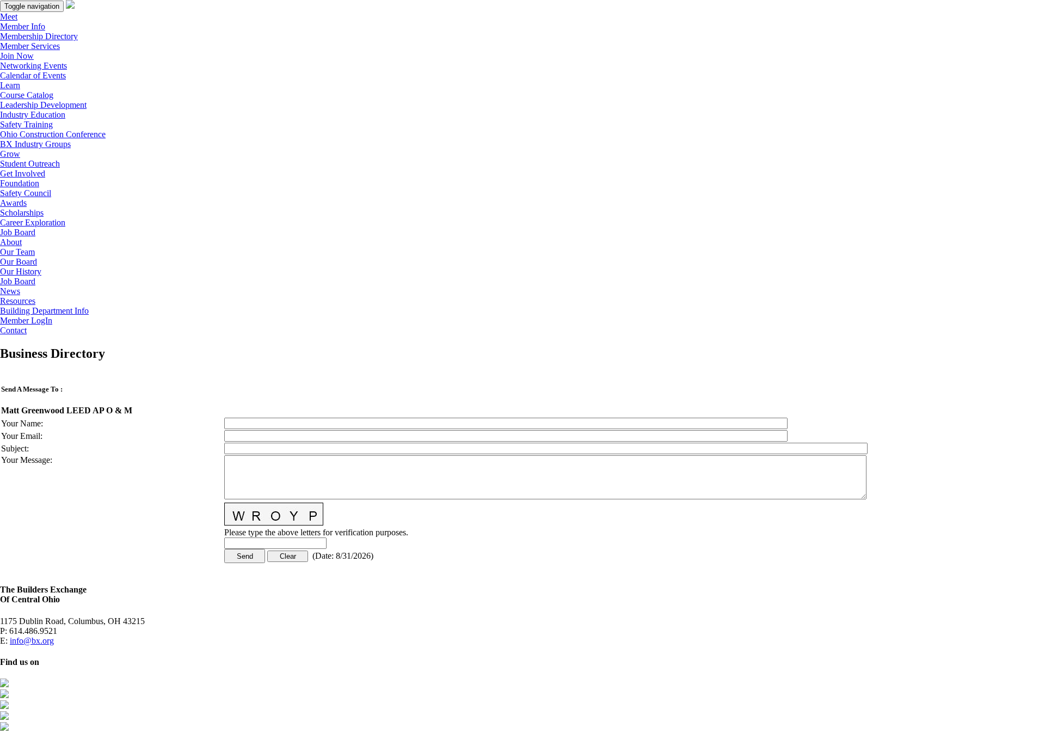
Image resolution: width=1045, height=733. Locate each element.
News (10, 291)
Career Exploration (32, 222)
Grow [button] (10, 153)
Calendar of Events (33, 75)
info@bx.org (32, 640)
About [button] (11, 242)
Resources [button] (17, 301)
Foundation (19, 183)
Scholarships (22, 212)
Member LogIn (26, 320)
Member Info (22, 26)
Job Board (17, 232)
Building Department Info (44, 310)
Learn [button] (10, 85)
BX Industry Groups (35, 144)
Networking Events (33, 65)
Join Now (17, 55)
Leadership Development (43, 104)
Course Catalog (26, 95)
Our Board (18, 261)
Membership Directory (39, 36)
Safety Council (25, 193)
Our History (20, 271)
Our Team (17, 251)
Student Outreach (30, 163)
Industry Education (32, 114)
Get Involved (22, 173)
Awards (13, 202)
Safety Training (26, 124)
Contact (13, 330)
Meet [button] (8, 16)
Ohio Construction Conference (53, 134)
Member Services (30, 46)
